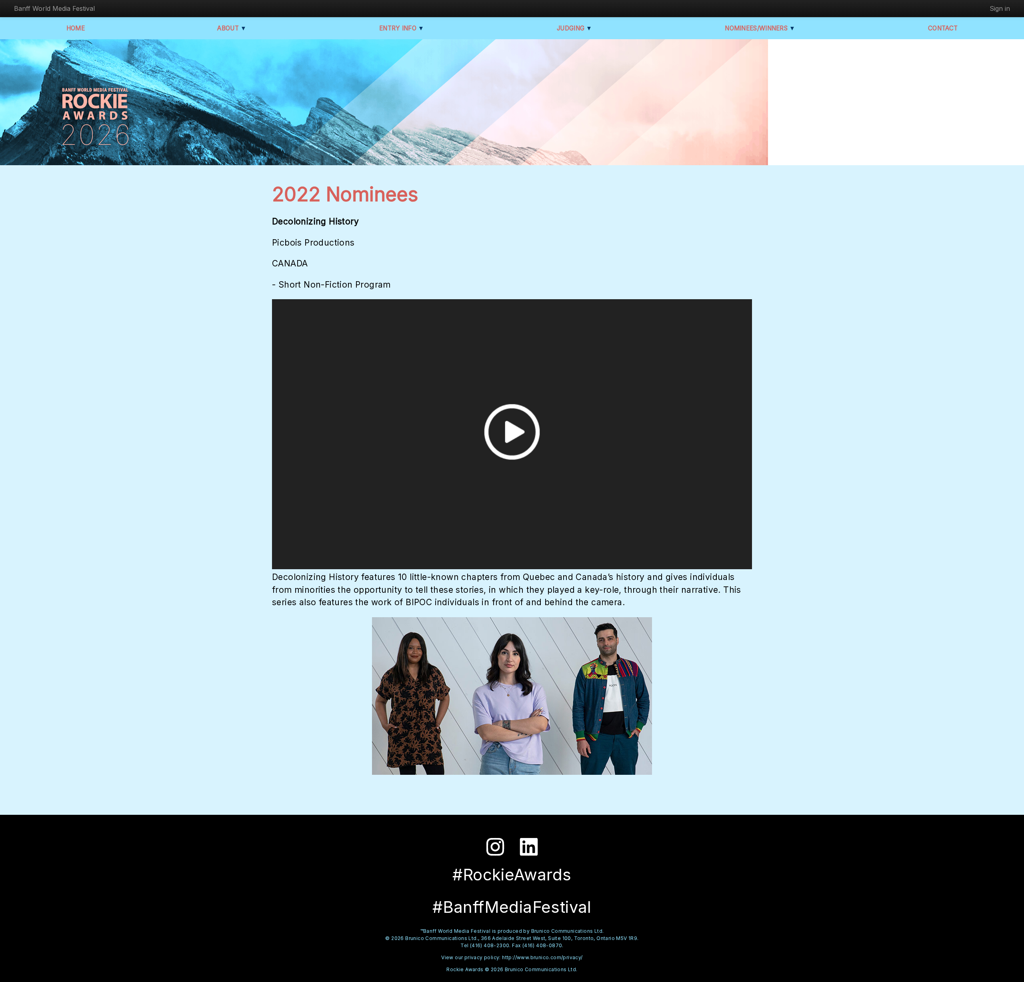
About (231, 28)
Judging (574, 28)
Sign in (1000, 8)
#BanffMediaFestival (512, 907)
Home (75, 28)
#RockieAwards (511, 874)
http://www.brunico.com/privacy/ (542, 957)
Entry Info (401, 28)
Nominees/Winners (760, 28)
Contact (943, 28)
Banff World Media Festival (54, 8)
